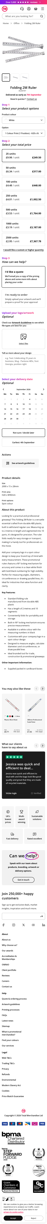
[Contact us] (21, 8)
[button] (23, 16)
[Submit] (41, 916)
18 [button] (30, 409)
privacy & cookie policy (13, 1212)
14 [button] (5, 409)
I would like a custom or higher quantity (23, 250)
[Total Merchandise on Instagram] (13, 924)
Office (16, 23)
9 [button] (17, 404)
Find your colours (10, 1040)
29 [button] (11, 419)
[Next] (42, 688)
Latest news (7, 1020)
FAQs (4, 1015)
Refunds (6, 1074)
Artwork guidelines (11, 1004)
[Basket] (35, 8)
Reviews (6, 975)
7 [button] (5, 404)
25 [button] (30, 414)
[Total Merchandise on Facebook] (3, 924)
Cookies (5, 1090)
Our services (8, 1045)
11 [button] (30, 404)
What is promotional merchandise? (11, 1033)
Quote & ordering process (14, 998)
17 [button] (24, 409)
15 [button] (11, 409)
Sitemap (6, 1026)
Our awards (7, 950)
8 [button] (11, 404)
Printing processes (11, 1009)
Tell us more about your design (16, 353)
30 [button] (17, 419)
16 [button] (17, 409)
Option (5, 127)
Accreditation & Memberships (9, 957)
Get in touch (23, 879)
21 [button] (5, 414)
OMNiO (5, 964)
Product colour (9, 114)
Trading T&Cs (8, 1063)
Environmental (9, 1079)
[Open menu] (42, 8)
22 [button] (11, 414)
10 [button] (24, 404)
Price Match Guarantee (13, 1096)
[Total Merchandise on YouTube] (33, 924)
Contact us (32, 99)
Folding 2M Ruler (32, 23)
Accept (13, 1218)
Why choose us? (9, 945)
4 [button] (29, 399)
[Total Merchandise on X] (23, 925)
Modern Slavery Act (11, 1085)
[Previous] (36, 688)
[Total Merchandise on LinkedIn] (43, 924)
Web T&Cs (7, 1058)
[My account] (28, 8)
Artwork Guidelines (21, 322)
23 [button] (17, 414)
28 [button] (5, 419)
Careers (5, 981)
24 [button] (24, 414)
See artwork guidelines (23, 463)
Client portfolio (9, 970)
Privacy (5, 1068)
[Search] (41, 16)
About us (6, 939)
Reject (33, 1218)
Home (6, 23)
